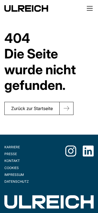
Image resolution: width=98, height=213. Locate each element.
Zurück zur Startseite (32, 108)
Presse (10, 154)
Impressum (14, 175)
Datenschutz (16, 181)
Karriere (12, 147)
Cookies (11, 168)
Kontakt (12, 161)
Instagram (70, 151)
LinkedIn (88, 151)
